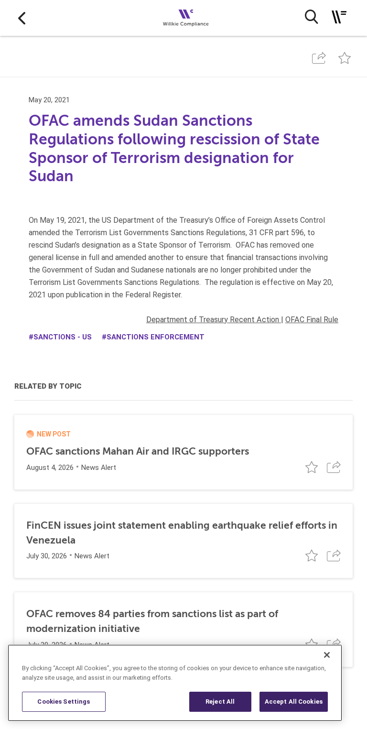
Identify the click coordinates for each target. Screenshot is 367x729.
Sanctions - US (62, 337)
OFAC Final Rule (311, 319)
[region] (175, 682)
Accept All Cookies (294, 701)
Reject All (220, 701)
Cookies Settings (63, 701)
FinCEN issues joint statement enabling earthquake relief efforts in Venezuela (181, 533)
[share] (318, 58)
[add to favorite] (345, 58)
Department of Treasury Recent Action (213, 319)
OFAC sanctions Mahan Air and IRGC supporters (137, 451)
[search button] (311, 17)
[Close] (326, 654)
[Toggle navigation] (339, 17)
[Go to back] (21, 18)
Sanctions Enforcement (156, 337)
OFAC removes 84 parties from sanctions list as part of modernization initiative (152, 621)
